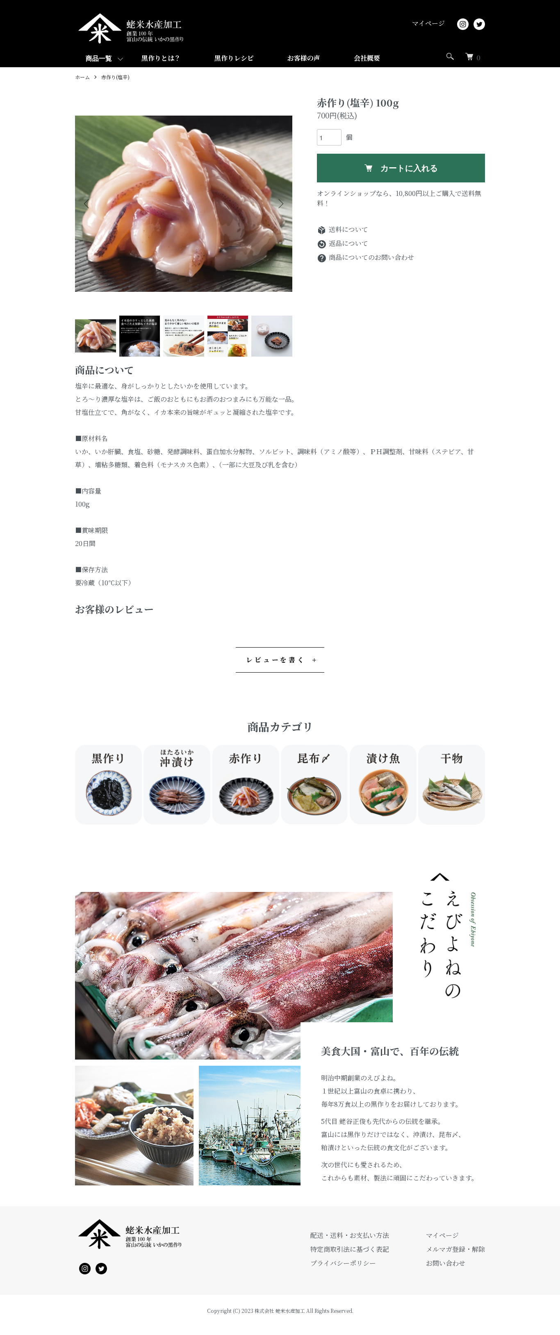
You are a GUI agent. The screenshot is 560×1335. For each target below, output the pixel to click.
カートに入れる (409, 168)
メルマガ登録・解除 (455, 1249)
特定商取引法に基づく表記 (349, 1249)
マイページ (428, 23)
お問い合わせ (445, 1263)
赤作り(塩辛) (115, 76)
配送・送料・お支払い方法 (349, 1235)
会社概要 (367, 58)
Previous (87, 204)
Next (280, 204)
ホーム (82, 76)
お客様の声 (303, 58)
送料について (342, 229)
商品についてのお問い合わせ (365, 257)
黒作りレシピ (234, 58)
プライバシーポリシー (343, 1263)
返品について (342, 243)
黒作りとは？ (161, 58)
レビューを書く (276, 659)
